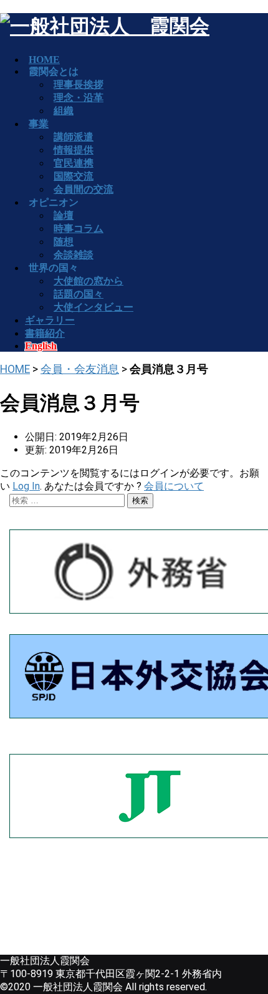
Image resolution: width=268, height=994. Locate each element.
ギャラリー (50, 320)
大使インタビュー (93, 307)
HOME (15, 369)
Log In (26, 486)
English (41, 345)
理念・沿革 (78, 97)
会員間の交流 (83, 189)
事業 (39, 123)
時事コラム (78, 228)
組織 (64, 110)
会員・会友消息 (80, 369)
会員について (174, 486)
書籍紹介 (45, 333)
